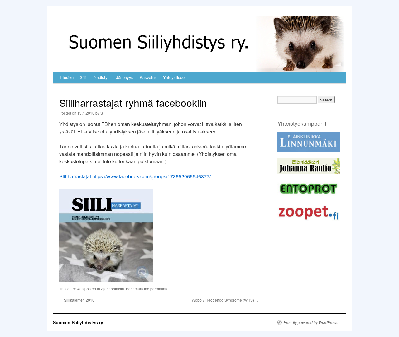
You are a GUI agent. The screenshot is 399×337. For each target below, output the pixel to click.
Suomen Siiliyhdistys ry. (78, 322)
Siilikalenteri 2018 (76, 299)
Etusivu (67, 77)
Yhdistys (102, 77)
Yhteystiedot (174, 77)
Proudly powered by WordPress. (311, 322)
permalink (158, 288)
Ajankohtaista (112, 288)
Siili (103, 112)
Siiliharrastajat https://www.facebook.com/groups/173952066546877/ (135, 176)
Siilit (84, 77)
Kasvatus (148, 77)
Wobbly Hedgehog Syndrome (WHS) (225, 299)
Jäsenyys (124, 77)
